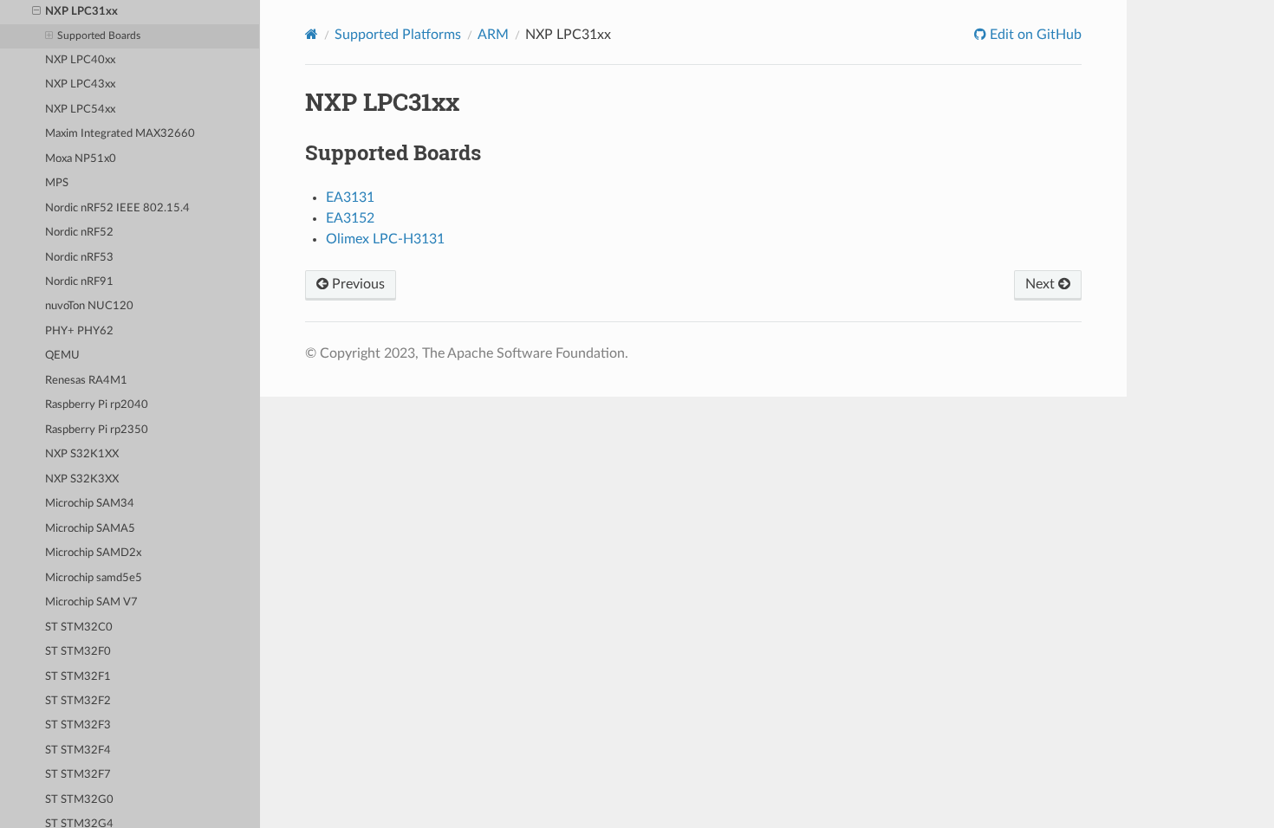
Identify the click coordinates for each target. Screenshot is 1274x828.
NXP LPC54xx (80, 109)
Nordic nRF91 (79, 282)
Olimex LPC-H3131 (385, 239)
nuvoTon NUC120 (89, 306)
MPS (56, 183)
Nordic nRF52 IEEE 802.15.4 (117, 208)
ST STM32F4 (78, 750)
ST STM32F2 (78, 701)
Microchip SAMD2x (93, 553)
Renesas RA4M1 (86, 380)
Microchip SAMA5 (90, 528)
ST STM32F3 (78, 725)
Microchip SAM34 (89, 503)
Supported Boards (98, 36)
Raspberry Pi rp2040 (96, 405)
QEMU (62, 355)
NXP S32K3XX (82, 479)
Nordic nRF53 (79, 257)
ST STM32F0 (78, 651)
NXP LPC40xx (80, 60)
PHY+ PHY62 (79, 331)
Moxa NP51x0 (80, 159)
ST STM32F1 (78, 676)
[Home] (311, 34)
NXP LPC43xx (80, 84)
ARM (493, 35)
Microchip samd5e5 (93, 578)
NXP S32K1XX (82, 454)
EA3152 (350, 218)
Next (1041, 284)
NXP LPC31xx (81, 11)
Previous (356, 284)
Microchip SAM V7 (91, 602)
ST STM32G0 (79, 799)
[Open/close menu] (36, 12)
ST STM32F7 (78, 774)
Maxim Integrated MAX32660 (120, 133)
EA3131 (350, 197)
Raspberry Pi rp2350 (96, 430)
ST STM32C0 (79, 627)
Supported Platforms (398, 35)
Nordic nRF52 (79, 232)
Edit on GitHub (1034, 35)
